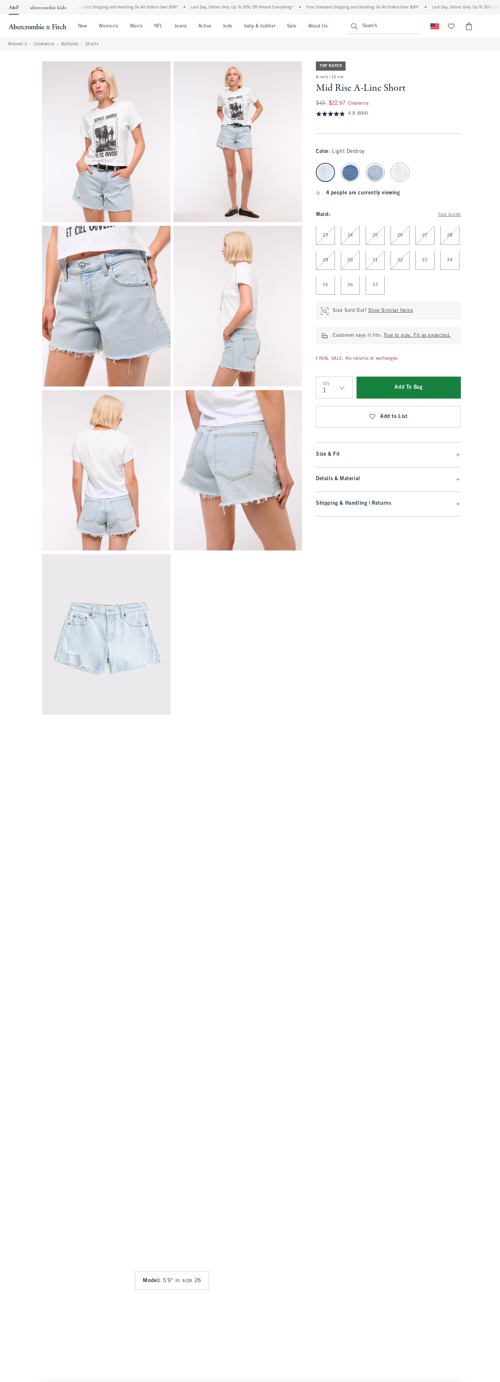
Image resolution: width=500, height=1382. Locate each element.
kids (227, 26)
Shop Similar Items (390, 311)
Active (205, 26)
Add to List (394, 417)
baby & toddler (259, 26)
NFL (158, 26)
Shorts (92, 44)
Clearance (44, 44)
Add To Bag (408, 387)
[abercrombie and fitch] (37, 26)
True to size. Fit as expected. (417, 336)
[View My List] (451, 26)
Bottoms (69, 44)
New (82, 26)
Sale (291, 26)
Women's (108, 26)
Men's (136, 26)
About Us (318, 26)
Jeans (180, 26)
